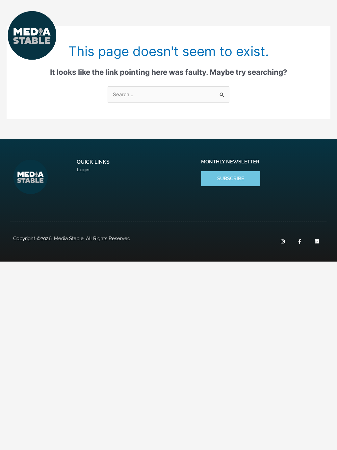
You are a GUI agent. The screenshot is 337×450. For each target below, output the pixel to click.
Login (83, 170)
